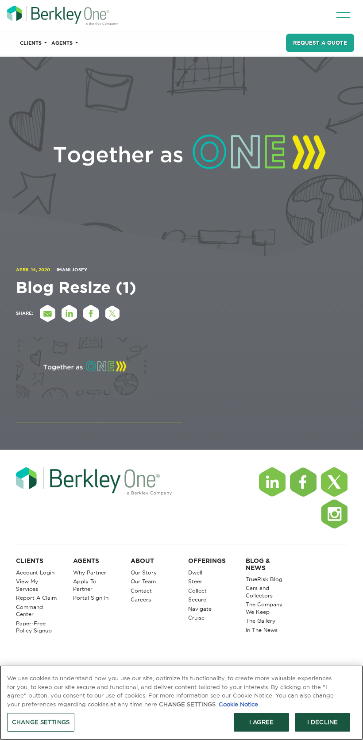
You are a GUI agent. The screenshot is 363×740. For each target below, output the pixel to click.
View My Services (27, 585)
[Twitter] (334, 482)
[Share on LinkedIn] (69, 313)
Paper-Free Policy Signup (34, 627)
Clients (31, 43)
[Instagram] (334, 513)
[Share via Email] (48, 313)
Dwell (195, 572)
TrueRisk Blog (264, 579)
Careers (141, 599)
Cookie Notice (238, 704)
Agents (62, 43)
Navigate (200, 609)
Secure (197, 599)
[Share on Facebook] (91, 313)
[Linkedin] (272, 482)
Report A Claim (36, 598)
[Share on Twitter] (113, 313)
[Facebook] (303, 482)
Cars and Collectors (259, 591)
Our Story (144, 572)
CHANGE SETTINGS (41, 722)
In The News (262, 630)
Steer (195, 581)
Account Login (35, 572)
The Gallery (260, 621)
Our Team (143, 581)
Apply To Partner (85, 585)
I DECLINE (322, 722)
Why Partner (89, 572)
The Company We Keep (264, 608)
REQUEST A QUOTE (320, 43)
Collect (197, 591)
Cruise (196, 618)
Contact (141, 591)
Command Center (29, 610)
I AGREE (261, 722)
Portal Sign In (90, 598)
